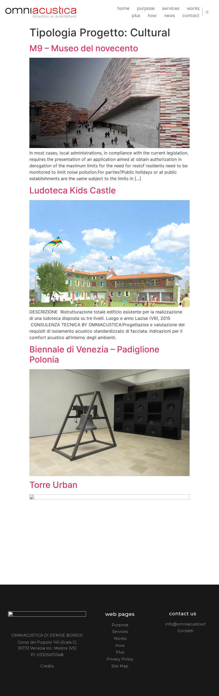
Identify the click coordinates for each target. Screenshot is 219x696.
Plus (136, 15)
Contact (191, 15)
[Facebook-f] (170, 642)
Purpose (146, 8)
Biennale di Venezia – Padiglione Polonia (94, 354)
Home (123, 8)
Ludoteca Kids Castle (72, 190)
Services (170, 8)
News (169, 15)
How (152, 15)
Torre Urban (53, 485)
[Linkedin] (187, 642)
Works (193, 8)
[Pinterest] (195, 642)
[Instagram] (178, 642)
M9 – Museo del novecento (83, 48)
